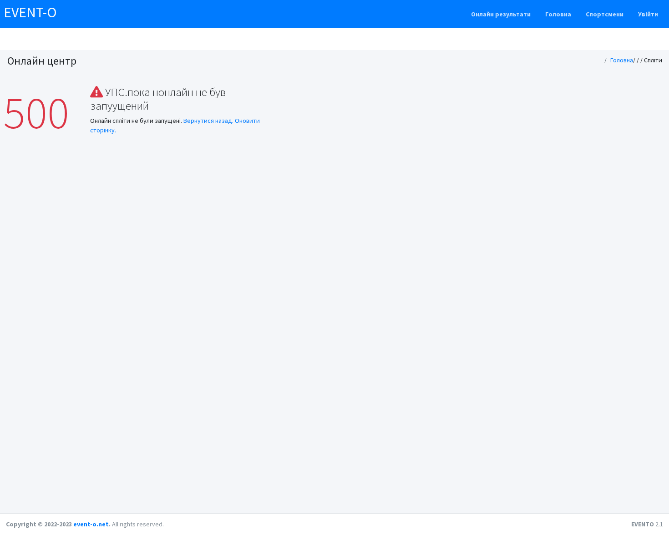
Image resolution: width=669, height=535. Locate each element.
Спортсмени (604, 14)
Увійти (648, 14)
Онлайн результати (501, 14)
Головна (558, 14)
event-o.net (91, 524)
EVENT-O (30, 12)
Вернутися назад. (208, 120)
